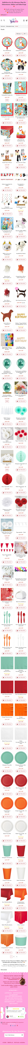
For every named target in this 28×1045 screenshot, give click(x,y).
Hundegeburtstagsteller (21, 50)
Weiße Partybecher (21, 880)
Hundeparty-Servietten (21, 95)
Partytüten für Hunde (21, 162)
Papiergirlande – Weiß (21, 532)
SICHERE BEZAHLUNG (15, 998)
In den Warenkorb (7, 55)
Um (6, 998)
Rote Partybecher (21, 857)
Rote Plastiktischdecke (7, 902)
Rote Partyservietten (7, 694)
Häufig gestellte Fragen (13, 1000)
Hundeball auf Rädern (21, 253)
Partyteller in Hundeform (21, 72)
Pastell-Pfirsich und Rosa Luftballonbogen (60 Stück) (21, 556)
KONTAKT (19, 1002)
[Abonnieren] (22, 1035)
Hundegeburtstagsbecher (7, 95)
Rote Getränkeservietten (20, 694)
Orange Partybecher (7, 880)
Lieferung (8, 993)
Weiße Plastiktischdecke (7, 924)
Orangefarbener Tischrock (7, 947)
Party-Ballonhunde (7, 50)
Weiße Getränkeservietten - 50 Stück (21, 742)
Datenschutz (17, 993)
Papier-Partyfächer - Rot (20, 440)
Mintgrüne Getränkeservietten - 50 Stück (21, 671)
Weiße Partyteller (7, 833)
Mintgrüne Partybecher (7, 857)
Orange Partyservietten (7, 717)
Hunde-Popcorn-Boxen (7, 162)
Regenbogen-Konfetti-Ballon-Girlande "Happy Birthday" (7, 348)
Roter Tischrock (21, 924)
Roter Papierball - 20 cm (7, 486)
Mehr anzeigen (4, 969)
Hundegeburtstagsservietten (7, 116)
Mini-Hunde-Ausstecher (21, 300)
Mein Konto (13, 1003)
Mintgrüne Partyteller (7, 765)
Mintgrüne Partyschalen (21, 947)
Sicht (7, 100)
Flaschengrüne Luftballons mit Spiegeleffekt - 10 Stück (21, 372)
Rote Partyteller (7, 788)
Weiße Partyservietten (7, 741)
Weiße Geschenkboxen (21, 601)
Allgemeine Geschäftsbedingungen (13, 995)
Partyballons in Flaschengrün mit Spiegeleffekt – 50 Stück (7, 372)
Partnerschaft (10, 1002)
